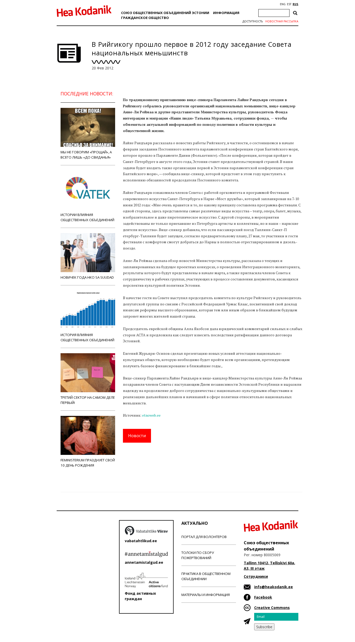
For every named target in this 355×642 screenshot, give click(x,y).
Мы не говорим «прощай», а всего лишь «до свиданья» (86, 155)
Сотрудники (256, 576)
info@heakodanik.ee (273, 586)
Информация (226, 12)
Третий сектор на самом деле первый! (88, 400)
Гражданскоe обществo (145, 17)
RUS (295, 4)
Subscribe (264, 626)
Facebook (263, 597)
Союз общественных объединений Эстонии (165, 12)
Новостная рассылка (281, 21)
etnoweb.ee (151, 415)
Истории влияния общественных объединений (87, 217)
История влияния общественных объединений (87, 337)
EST (289, 4)
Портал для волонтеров (204, 536)
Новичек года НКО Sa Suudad (87, 277)
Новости (137, 435)
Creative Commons (272, 607)
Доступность (252, 21)
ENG (283, 4)
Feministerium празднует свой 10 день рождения (88, 463)
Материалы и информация (205, 594)
